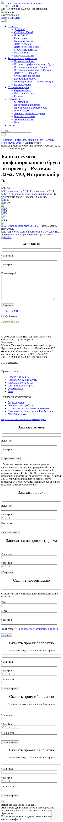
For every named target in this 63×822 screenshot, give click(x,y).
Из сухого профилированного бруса (34, 64)
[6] (3, 214)
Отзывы (18, 96)
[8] (3, 208)
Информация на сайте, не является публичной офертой (23, 419)
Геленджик (15, 807)
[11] (4, 199)
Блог (16, 122)
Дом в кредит (21, 110)
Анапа (4, 807)
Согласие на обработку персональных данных (26, 333)
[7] (3, 211)
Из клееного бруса (24, 61)
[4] (3, 220)
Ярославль (7, 813)
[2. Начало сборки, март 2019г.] (19, 225)
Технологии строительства (22, 58)
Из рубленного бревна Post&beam (32, 70)
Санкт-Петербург (29, 810)
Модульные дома (17, 414)
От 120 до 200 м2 (23, 32)
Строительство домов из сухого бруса (28, 408)
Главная (7, 139)
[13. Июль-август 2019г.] (15, 191)
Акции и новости (24, 119)
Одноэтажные (22, 38)
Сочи (43, 810)
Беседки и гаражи (24, 55)
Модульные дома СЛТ (26, 49)
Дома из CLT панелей (26, 72)
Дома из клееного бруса (27, 46)
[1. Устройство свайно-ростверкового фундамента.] (30, 231)
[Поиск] (3, 134)
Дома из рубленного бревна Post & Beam (30, 411)
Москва (34, 807)
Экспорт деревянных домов (29, 113)
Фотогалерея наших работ (29, 139)
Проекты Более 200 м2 (20, 382)
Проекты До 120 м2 (18, 376)
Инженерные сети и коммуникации (34, 81)
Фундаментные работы (27, 75)
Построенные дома (18, 87)
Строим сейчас (22, 90)
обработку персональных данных (39, 628)
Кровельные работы (25, 78)
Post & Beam (21, 52)
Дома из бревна (22, 44)
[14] (4, 188)
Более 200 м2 (21, 35)
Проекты (13, 26)
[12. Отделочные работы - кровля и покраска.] (27, 194)
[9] (3, 205)
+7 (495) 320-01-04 (11, 6)
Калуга (26, 807)
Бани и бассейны (23, 41)
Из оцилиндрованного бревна (30, 67)
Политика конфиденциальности (19, 330)
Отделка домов (22, 84)
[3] (3, 223)
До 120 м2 (19, 29)
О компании (14, 99)
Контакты (13, 125)
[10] (4, 202)
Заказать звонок (10, 15)
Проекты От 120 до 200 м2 (22, 379)
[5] (3, 217)
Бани (10, 391)
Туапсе (50, 810)
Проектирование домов (27, 104)
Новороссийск (47, 807)
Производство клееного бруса (30, 107)
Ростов (5, 810)
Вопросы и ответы (24, 116)
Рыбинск (14, 810)
